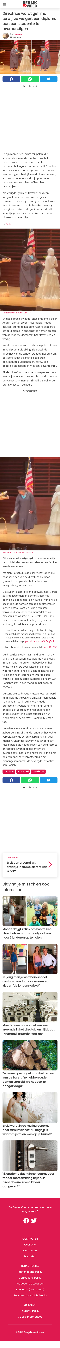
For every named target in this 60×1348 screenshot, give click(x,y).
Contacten (30, 1250)
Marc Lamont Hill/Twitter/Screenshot (18, 312)
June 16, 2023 (50, 647)
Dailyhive (10, 224)
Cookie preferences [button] (30, 1316)
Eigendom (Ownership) (30, 1289)
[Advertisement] (30, 118)
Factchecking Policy (30, 1272)
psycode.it (30, 1256)
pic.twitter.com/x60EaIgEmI (39, 641)
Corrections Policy (30, 1277)
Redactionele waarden (30, 1283)
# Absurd (23, 771)
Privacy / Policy (30, 1311)
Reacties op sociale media (30, 1295)
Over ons (30, 1244)
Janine (18, 34)
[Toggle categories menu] (5, 4)
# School (9, 771)
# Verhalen (38, 771)
